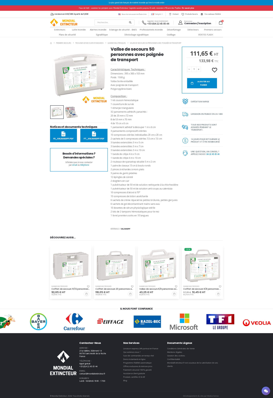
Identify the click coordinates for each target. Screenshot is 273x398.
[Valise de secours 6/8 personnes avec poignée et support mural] (158, 266)
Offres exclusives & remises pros (137, 366)
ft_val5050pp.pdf (94, 138)
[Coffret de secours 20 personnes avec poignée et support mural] (114, 266)
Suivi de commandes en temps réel (138, 355)
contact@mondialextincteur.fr (92, 373)
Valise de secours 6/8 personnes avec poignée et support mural (158, 289)
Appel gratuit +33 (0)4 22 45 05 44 (88, 365)
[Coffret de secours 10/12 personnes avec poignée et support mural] (70, 266)
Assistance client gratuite (134, 373)
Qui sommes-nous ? (131, 352)
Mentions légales (174, 352)
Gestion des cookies (176, 355)
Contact (176, 14)
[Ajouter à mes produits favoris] (215, 70)
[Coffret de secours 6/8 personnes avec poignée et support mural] (202, 266)
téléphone (84, 165)
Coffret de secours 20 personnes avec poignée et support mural (114, 289)
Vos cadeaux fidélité (212, 14)
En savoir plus (188, 8)
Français (157, 14)
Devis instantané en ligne (134, 359)
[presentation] (54, 75)
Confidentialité (173, 359)
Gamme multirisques (117, 43)
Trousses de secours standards (89, 43)
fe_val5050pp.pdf (63, 138)
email (74, 165)
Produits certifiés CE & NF (134, 377)
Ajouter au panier (203, 83)
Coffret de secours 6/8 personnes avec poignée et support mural (202, 289)
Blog (125, 380)
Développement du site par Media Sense (201, 396)
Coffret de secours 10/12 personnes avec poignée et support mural (70, 289)
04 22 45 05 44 (212, 154)
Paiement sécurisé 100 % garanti (137, 370)
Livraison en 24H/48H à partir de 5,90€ (71, 14)
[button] (221, 22)
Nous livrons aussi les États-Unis (134, 14)
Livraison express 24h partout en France (140, 348)
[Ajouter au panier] (86, 293)
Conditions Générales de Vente (181, 348)
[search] (130, 22)
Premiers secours (63, 43)
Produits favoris (191, 14)
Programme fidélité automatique (137, 362)
